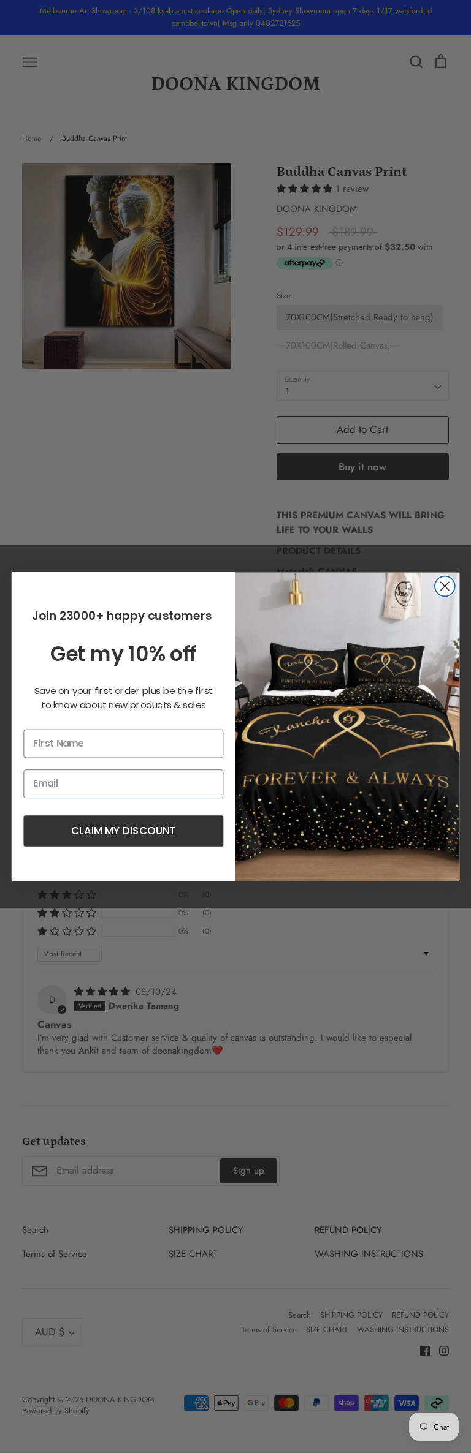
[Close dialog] (445, 586)
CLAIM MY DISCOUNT (123, 830)
